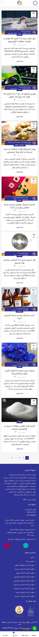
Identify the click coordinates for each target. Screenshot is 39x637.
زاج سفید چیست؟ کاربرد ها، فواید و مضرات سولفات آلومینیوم (19, 40)
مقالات (19, 34)
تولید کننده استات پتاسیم (24, 584)
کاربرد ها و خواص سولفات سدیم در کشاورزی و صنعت (19, 427)
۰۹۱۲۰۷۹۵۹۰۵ (31, 515)
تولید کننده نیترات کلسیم (24, 577)
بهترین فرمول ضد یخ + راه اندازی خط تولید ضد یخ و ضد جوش (19, 95)
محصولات (21, 145)
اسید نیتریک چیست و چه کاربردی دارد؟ (19, 317)
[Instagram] (7, 545)
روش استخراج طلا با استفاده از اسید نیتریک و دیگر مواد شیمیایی (19, 151)
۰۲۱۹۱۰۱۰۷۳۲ (31, 512)
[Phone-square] (25, 545)
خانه (32, 557)
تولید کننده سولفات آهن (24, 565)
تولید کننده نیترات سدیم (24, 596)
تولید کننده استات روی (25, 573)
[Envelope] (19, 545)
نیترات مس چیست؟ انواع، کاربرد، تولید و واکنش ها (19, 372)
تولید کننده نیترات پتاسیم (24, 581)
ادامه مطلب (19, 61)
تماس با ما (30, 561)
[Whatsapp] (32, 545)
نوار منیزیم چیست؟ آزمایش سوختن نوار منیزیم (19, 261)
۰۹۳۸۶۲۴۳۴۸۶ (7, 628)
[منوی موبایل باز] (35, 3)
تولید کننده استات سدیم (24, 569)
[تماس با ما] (34, 628)
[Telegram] (13, 545)
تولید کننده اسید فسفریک (24, 588)
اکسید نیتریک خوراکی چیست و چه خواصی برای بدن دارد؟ (19, 206)
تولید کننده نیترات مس (25, 592)
